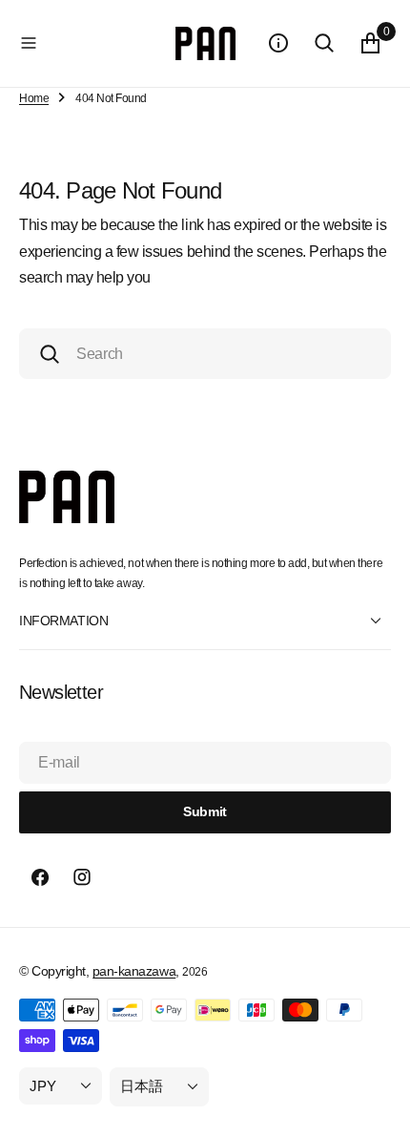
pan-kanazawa (133, 971)
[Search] (324, 43)
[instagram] (82, 877)
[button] (93, 43)
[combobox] (205, 353)
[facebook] (40, 877)
